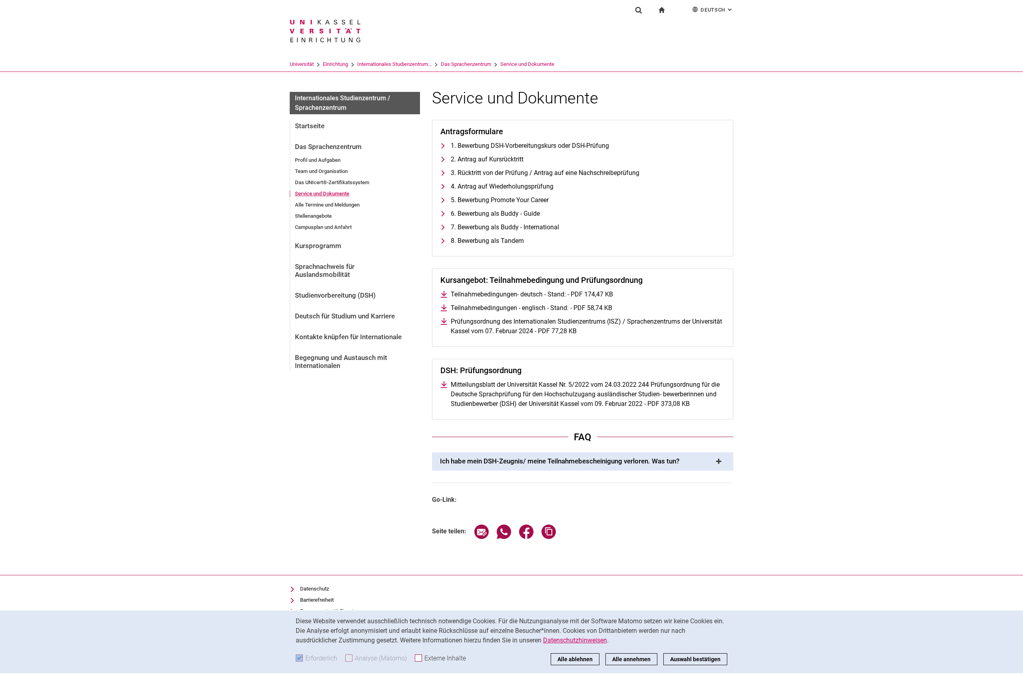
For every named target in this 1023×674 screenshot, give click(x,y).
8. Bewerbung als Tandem (487, 241)
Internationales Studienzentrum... (394, 64)
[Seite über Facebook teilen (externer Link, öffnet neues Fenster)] (526, 537)
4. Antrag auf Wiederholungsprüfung (502, 186)
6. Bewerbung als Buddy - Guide (495, 213)
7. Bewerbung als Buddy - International (505, 227)
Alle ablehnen (575, 659)
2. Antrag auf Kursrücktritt (487, 159)
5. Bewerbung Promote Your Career (500, 200)
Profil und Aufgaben (317, 160)
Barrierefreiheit (317, 600)
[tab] (582, 461)
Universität (302, 64)
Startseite (309, 126)
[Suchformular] (639, 10)
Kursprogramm (318, 246)
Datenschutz (314, 589)
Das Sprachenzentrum (466, 64)
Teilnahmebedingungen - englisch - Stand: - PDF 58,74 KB (531, 308)
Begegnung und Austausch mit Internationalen (341, 362)
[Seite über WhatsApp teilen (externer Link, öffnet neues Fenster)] (504, 537)
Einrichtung (335, 64)
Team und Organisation (321, 171)
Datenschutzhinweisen (575, 640)
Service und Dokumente (527, 64)
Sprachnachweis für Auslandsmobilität (324, 270)
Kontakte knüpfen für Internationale (348, 337)
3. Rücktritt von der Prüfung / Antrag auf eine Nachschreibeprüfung (545, 173)
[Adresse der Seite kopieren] (548, 537)
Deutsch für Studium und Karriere (345, 316)
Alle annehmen (631, 659)
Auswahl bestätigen (695, 659)
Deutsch (717, 10)
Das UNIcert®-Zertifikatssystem (332, 182)
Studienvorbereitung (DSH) (335, 295)
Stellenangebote (313, 216)
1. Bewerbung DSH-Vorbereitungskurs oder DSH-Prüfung (530, 145)
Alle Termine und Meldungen (327, 205)
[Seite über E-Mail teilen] (481, 537)
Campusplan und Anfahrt (323, 227)
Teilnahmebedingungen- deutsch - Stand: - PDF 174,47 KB (532, 294)
